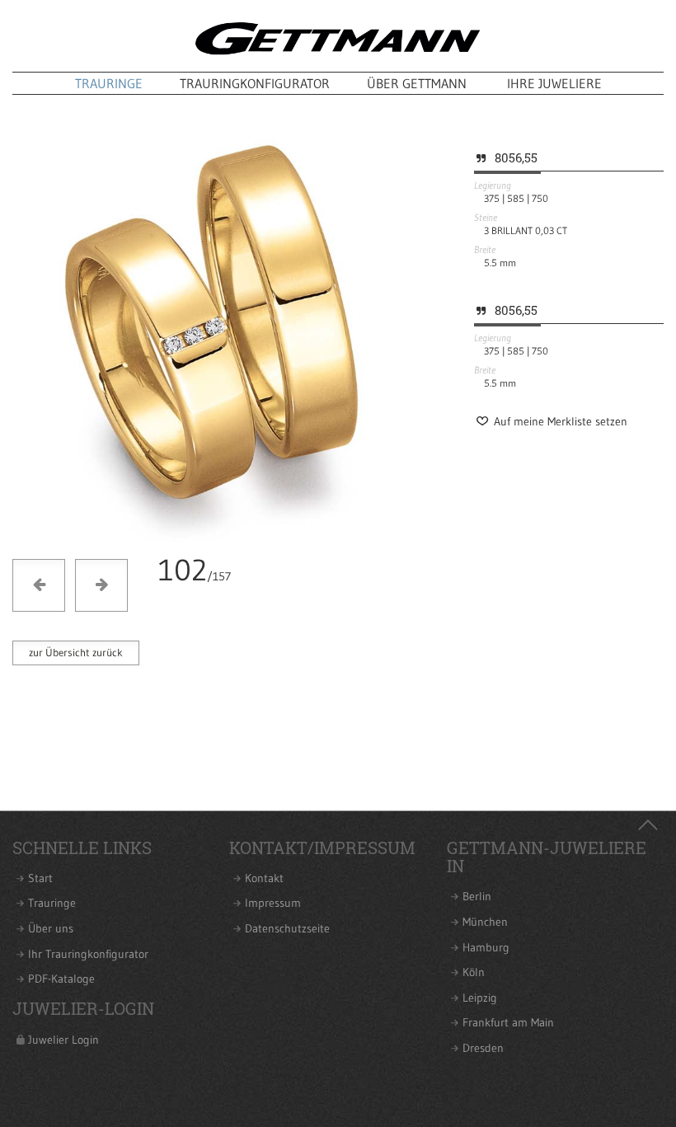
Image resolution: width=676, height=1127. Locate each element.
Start (40, 878)
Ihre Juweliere (554, 83)
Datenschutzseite (287, 929)
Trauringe (109, 83)
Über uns (50, 929)
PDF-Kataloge (61, 979)
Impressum (273, 903)
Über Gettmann (417, 83)
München (485, 922)
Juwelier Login (63, 1040)
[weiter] (225, 537)
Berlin (476, 897)
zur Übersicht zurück (76, 652)
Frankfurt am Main (508, 1023)
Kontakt (264, 878)
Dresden (483, 1048)
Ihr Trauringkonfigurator (88, 954)
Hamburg (485, 948)
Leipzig (479, 998)
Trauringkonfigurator (255, 83)
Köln (473, 972)
